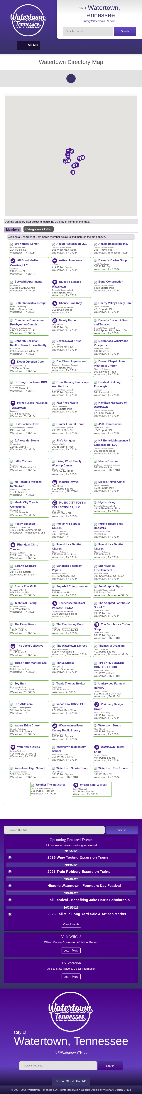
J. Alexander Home (27, 440)
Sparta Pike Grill (25, 586)
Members (13, 229)
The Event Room (25, 624)
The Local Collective (30, 645)
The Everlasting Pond (70, 624)
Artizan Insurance (70, 260)
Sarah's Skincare (25, 565)
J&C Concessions (109, 424)
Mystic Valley (106, 502)
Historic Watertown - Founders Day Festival (84, 886)
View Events (71, 924)
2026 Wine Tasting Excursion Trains (78, 857)
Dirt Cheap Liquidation (71, 361)
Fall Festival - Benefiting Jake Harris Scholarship (89, 900)
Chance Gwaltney (70, 303)
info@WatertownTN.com (99, 21)
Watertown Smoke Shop (71, 768)
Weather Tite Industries (50, 784)
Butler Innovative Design (30, 303)
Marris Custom (108, 461)
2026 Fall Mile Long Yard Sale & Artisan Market (87, 914)
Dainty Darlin (67, 320)
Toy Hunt (20, 683)
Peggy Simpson (25, 523)
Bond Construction (110, 281)
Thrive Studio (65, 662)
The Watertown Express (71, 645)
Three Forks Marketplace (31, 662)
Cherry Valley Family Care (115, 303)
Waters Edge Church (28, 725)
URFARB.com (24, 704)
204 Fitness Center (27, 243)
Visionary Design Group (117, 1089)
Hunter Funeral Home (70, 424)
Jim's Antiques (65, 440)
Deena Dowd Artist (68, 340)
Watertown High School (30, 768)
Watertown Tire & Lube (113, 768)
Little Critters (23, 461)
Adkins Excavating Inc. (113, 243)
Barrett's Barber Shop (112, 260)
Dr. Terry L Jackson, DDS (31, 382)
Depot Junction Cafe (30, 361)
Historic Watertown (27, 424)
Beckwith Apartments (28, 281)
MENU (33, 45)
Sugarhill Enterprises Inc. (72, 586)
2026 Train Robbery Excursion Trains (79, 872)
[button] (36, 198)
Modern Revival (69, 481)
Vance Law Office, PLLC (71, 704)
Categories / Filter (38, 229)
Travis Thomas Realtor (70, 683)
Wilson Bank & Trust (93, 784)
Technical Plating (26, 603)
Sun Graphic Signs (110, 586)
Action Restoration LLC (71, 243)
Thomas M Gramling (111, 645)
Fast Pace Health (67, 402)
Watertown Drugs (109, 725)
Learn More (71, 950)
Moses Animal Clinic (111, 481)
